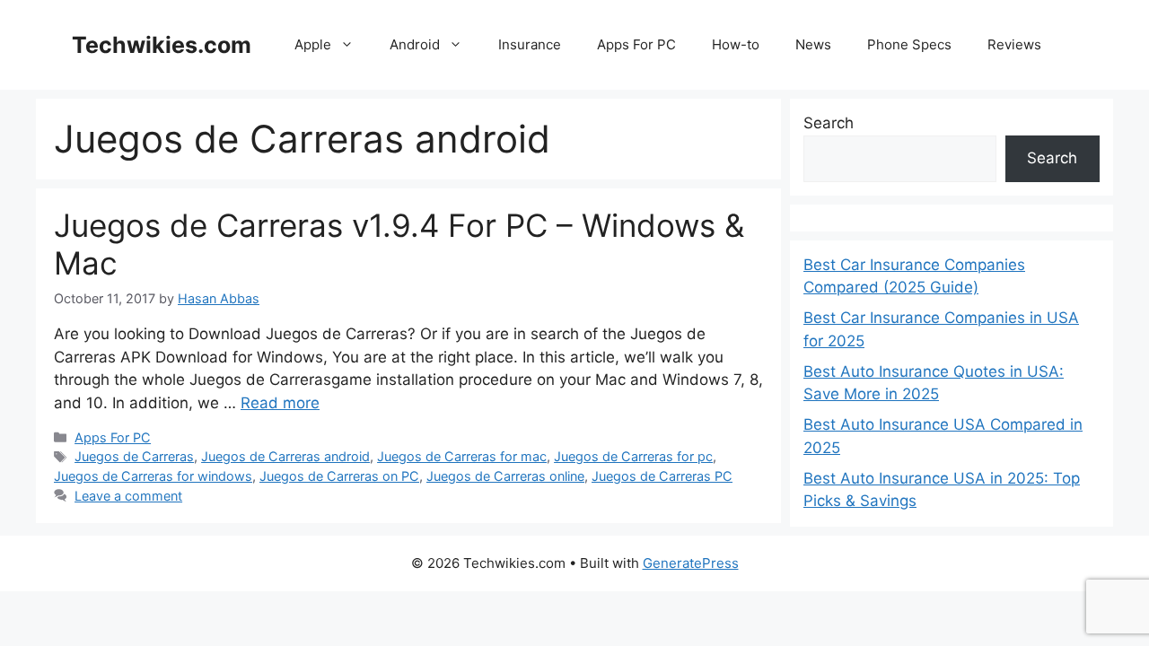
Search (828, 123)
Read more (280, 403)
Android (415, 44)
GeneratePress (691, 563)
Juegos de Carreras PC (662, 476)
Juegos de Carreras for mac (462, 456)
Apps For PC (636, 44)
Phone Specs (909, 44)
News (813, 44)
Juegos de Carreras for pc (633, 456)
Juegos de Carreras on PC (339, 476)
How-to (735, 44)
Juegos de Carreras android (285, 456)
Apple (312, 44)
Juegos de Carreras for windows (153, 476)
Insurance (529, 44)
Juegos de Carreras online (505, 476)
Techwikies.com (161, 44)
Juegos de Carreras (134, 456)
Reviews (1014, 44)
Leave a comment (128, 495)
